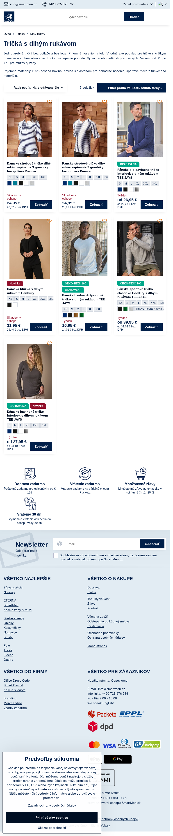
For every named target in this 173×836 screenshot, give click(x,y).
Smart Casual (13, 685)
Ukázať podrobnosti (52, 827)
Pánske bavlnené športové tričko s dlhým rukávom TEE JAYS (83, 299)
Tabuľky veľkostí (98, 599)
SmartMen (11, 605)
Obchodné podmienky (103, 633)
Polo (7, 645)
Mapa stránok (97, 646)
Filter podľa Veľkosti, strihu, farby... (134, 88)
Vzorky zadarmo (15, 708)
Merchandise (13, 703)
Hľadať (134, 17)
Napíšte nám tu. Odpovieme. (107, 680)
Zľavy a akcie (13, 587)
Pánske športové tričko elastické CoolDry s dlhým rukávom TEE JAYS (137, 293)
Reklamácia (95, 626)
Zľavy (91, 603)
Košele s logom (14, 690)
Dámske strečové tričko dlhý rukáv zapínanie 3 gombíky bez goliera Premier (29, 167)
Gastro (8, 659)
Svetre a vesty (14, 618)
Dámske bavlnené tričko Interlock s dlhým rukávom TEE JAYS (27, 415)
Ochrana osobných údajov (106, 637)
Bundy (8, 637)
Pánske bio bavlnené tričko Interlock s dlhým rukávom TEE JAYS (138, 173)
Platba (91, 592)
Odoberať (152, 544)
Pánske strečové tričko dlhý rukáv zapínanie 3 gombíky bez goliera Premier (83, 167)
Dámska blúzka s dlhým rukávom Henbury (25, 291)
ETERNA (10, 600)
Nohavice (10, 632)
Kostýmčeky (12, 627)
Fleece (8, 655)
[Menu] (164, 16)
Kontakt (92, 608)
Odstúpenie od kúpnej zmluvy (108, 621)
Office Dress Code (17, 680)
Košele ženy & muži (18, 610)
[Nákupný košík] (153, 16)
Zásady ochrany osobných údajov (114, 819)
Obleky (9, 623)
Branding (10, 698)
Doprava (93, 587)
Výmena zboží (97, 616)
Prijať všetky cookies (52, 817)
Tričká (8, 650)
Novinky (9, 592)
